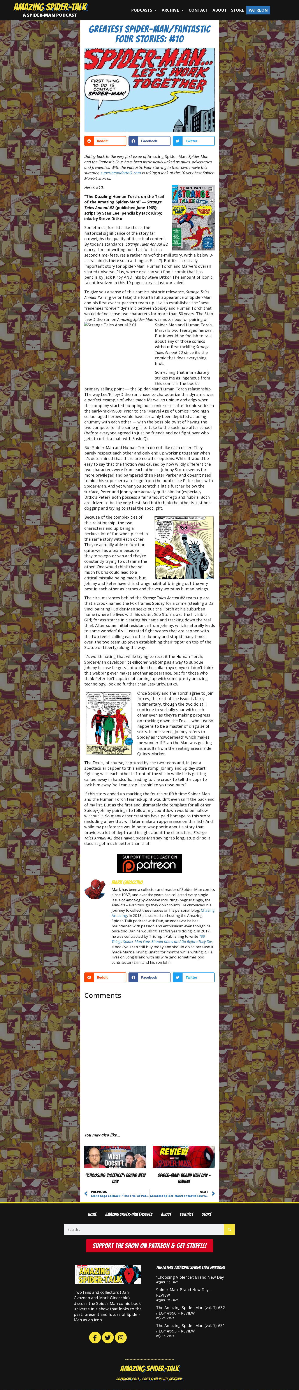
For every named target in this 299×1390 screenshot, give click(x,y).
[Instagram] (121, 1337)
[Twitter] (108, 1337)
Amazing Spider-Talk (50, 7)
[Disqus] (149, 1062)
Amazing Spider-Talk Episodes (128, 1214)
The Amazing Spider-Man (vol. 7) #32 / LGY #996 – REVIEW (190, 1310)
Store (237, 10)
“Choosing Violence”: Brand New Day (190, 1277)
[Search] (229, 1229)
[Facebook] (95, 1337)
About (220, 10)
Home (92, 1214)
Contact (198, 10)
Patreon (258, 10)
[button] (105, 141)
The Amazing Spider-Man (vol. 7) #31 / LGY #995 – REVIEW (190, 1328)
